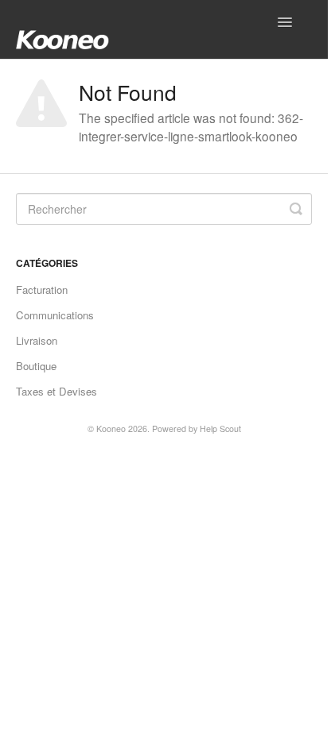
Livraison (36, 340)
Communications (55, 314)
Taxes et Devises (56, 391)
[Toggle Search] (296, 209)
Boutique (36, 365)
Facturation (42, 289)
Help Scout (220, 428)
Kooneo (111, 428)
